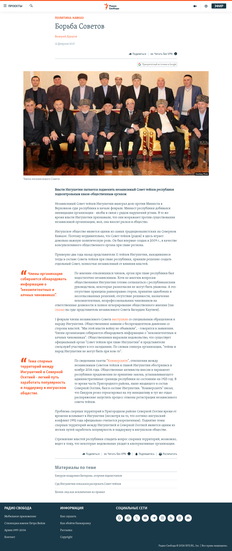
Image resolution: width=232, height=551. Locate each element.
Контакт (9, 537)
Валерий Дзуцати (66, 36)
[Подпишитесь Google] (119, 518)
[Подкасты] (179, 518)
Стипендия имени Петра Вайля (24, 523)
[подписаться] (188, 518)
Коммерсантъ (118, 361)
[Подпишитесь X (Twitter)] (136, 518)
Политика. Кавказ (69, 18)
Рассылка (66, 530)
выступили (120, 319)
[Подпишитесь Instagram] (162, 518)
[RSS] (170, 518)
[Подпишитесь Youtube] (145, 518)
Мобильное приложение (20, 516)
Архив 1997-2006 (15, 530)
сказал (60, 310)
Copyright (66, 537)
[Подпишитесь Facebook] (128, 518)
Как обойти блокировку (75, 523)
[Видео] (195, 6)
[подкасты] (206, 6)
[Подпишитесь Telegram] (153, 518)
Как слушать (68, 516)
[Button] (137, 54)
